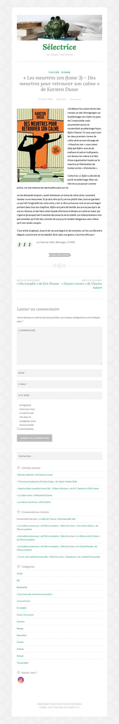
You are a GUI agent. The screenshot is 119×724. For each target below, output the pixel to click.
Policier (54, 72)
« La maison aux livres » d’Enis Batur (34, 502)
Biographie (22, 587)
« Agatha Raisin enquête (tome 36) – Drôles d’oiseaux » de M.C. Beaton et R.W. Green (58, 488)
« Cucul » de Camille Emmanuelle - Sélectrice (38, 556)
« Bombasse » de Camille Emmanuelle (82, 556)
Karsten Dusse (60, 255)
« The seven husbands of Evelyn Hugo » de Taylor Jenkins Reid (47, 481)
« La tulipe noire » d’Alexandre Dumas (34, 495)
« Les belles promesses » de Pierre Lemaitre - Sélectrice (43, 525)
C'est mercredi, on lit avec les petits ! (35, 594)
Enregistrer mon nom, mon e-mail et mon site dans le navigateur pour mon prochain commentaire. (27, 416)
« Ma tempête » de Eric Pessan (38, 282)
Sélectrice (59, 47)
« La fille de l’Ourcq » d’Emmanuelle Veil (56, 519)
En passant (75, 99)
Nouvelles (21, 635)
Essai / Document (25, 614)
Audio (20, 573)
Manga (20, 628)
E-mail (23, 384)
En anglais (21, 607)
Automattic (71, 707)
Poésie (20, 642)
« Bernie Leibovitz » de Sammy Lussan (35, 474)
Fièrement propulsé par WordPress (59, 704)
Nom (22, 373)
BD (18, 580)
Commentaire (26, 332)
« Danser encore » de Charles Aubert (82, 284)
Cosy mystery (23, 601)
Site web (23, 395)
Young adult (23, 662)
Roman (66, 72)
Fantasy (20, 621)
